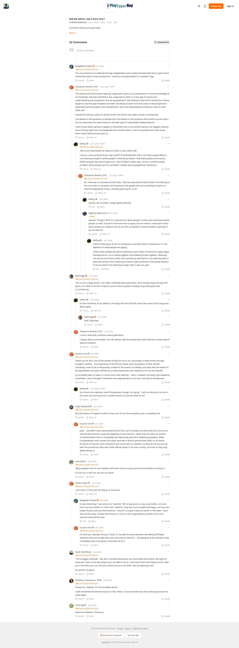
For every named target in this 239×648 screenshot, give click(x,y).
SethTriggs (80, 275)
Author (92, 216)
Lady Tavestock (82, 406)
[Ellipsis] (168, 66)
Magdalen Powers (83, 66)
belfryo (83, 143)
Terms (128, 628)
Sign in (230, 6)
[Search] (199, 6)
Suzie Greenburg (83, 551)
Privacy (120, 628)
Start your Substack (112, 635)
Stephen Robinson (78, 22)
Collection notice (140, 628)
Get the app (133, 635)
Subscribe (216, 6)
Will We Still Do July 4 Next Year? (87, 19)
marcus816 (80, 461)
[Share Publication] (205, 6)
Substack (106, 642)
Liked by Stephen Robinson (88, 69)
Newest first (163, 42)
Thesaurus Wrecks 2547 (86, 86)
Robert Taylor (81, 483)
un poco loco (81, 353)
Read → (72, 32)
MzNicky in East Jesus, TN (87, 580)
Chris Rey (79, 605)
